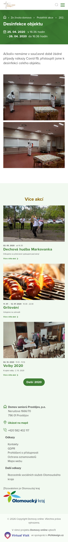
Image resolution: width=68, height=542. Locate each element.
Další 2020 (34, 382)
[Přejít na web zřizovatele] (34, 497)
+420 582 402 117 (18, 430)
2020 (62, 17)
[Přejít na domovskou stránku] (9, 5)
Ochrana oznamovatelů (22, 457)
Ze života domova (21, 17)
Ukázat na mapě (18, 423)
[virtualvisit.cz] (16, 535)
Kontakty (13, 444)
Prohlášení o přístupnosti (23, 452)
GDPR (11, 448)
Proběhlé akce (45, 17)
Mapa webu (15, 461)
